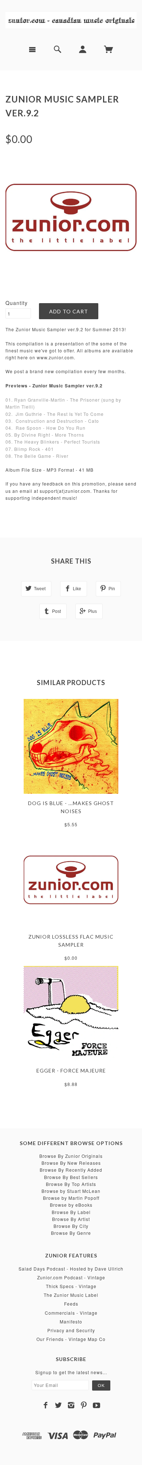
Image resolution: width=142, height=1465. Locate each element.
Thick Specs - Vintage (71, 1286)
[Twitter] (58, 1405)
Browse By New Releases (71, 1163)
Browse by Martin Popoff (71, 1198)
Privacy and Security (71, 1330)
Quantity (16, 302)
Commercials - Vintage (71, 1313)
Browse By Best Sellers (71, 1177)
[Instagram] (71, 1405)
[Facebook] (46, 1405)
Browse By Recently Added (71, 1170)
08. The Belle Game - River (36, 456)
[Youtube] (96, 1405)
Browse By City (71, 1226)
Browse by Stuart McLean (71, 1191)
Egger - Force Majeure (71, 1070)
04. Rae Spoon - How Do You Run (45, 428)
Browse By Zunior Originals (71, 1156)
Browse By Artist (71, 1219)
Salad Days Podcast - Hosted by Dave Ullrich (71, 1268)
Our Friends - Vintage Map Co (71, 1339)
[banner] (71, 19)
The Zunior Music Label (71, 1295)
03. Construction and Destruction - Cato (52, 421)
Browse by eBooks (71, 1205)
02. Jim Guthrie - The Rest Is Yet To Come (54, 414)
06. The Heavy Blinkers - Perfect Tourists (52, 441)
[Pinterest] (84, 1405)
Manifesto (71, 1321)
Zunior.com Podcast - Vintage (71, 1277)
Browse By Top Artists (71, 1184)
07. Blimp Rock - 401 (29, 449)
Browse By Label (71, 1212)
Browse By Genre (71, 1233)
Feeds (71, 1303)
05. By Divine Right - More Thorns (44, 435)
